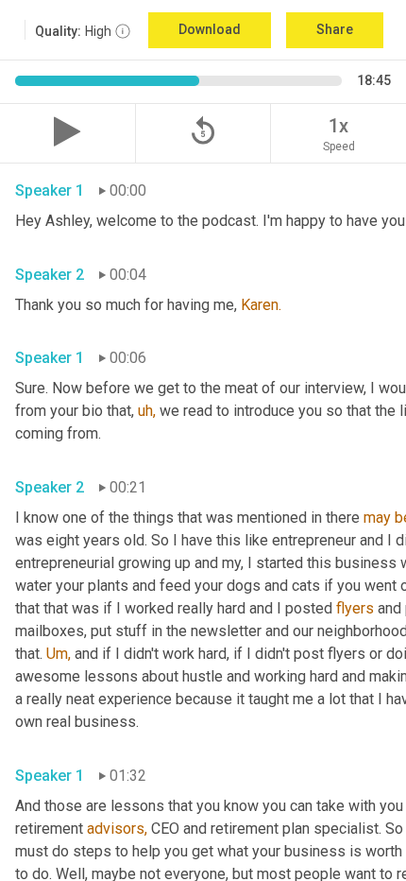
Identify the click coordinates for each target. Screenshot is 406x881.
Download (209, 29)
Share (334, 29)
